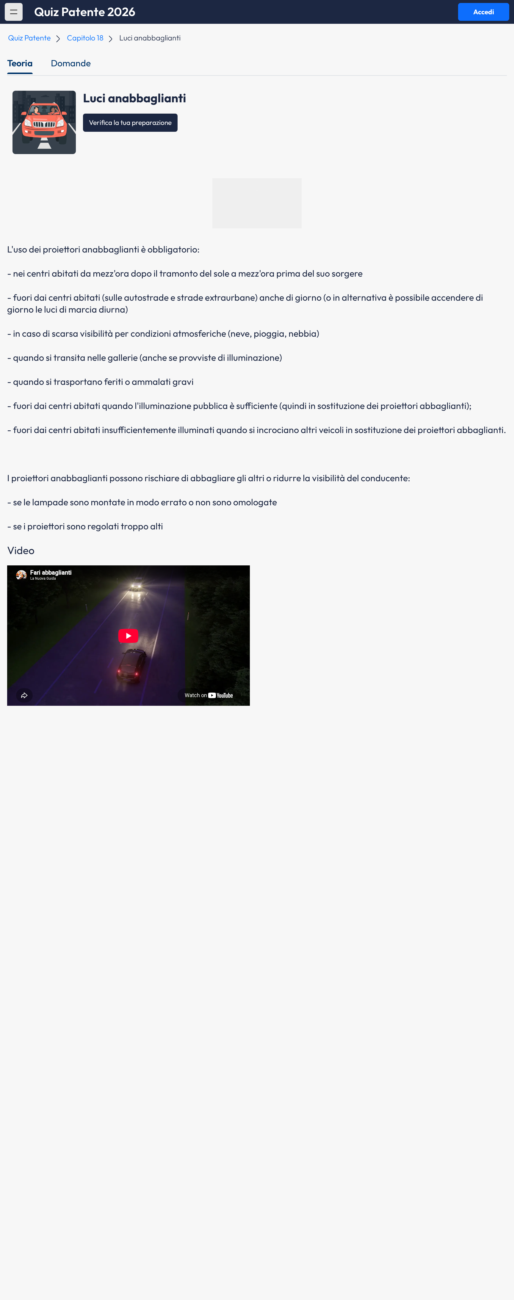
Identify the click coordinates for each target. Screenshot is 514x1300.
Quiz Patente (29, 38)
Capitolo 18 (85, 38)
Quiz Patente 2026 (84, 12)
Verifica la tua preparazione (130, 122)
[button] (14, 12)
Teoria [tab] (20, 63)
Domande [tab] (71, 63)
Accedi (483, 11)
